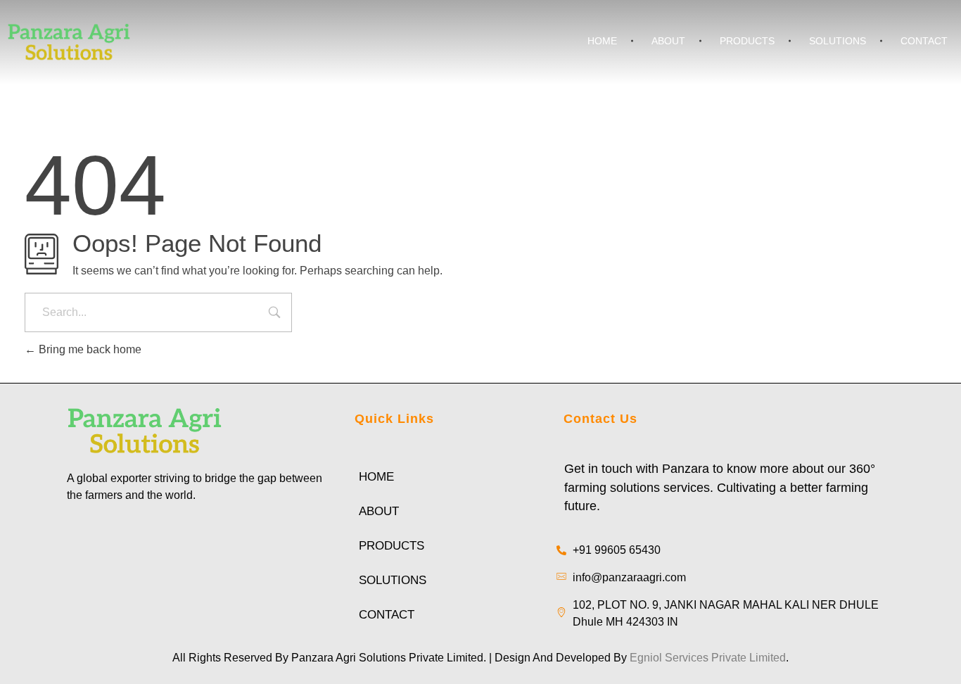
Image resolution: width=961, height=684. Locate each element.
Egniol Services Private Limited (708, 658)
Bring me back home (88, 349)
